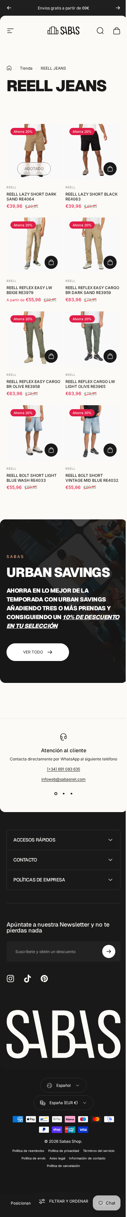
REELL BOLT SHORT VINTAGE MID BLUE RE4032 (91, 478)
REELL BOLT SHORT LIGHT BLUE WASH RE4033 (32, 478)
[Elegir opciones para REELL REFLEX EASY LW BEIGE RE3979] (51, 262)
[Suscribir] (103, 951)
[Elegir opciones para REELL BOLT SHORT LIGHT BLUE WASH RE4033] (51, 450)
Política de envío (31, 1156)
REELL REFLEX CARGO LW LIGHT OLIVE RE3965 (90, 384)
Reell (12, 187)
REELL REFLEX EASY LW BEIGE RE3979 (29, 290)
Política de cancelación (61, 1164)
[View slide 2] (63, 793)
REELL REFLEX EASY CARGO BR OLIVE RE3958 (33, 384)
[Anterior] (9, 8)
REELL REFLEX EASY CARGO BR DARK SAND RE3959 (92, 290)
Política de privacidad (61, 1149)
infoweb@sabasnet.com (63, 779)
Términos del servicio (96, 1149)
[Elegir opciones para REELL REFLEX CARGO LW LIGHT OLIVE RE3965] (110, 356)
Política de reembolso (26, 1149)
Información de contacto (85, 1156)
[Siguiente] (118, 8)
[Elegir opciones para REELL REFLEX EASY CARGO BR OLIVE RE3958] (51, 356)
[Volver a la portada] (9, 68)
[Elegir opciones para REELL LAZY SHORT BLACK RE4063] (110, 168)
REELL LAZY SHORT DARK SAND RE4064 (31, 196)
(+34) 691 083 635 (63, 769)
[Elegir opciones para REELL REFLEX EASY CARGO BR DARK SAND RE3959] (110, 262)
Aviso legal (55, 1156)
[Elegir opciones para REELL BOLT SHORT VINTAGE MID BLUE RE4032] (110, 450)
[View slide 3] (71, 793)
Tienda (26, 68)
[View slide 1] (56, 793)
